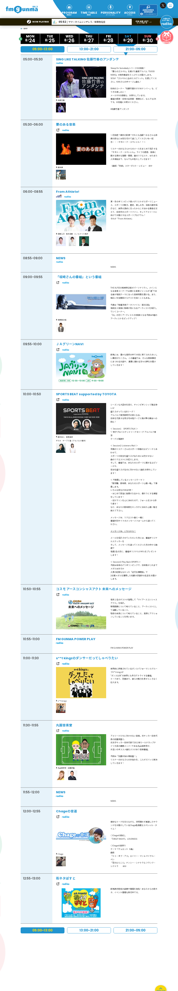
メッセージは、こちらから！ (123, 531)
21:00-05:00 (135, 49)
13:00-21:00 (89, 49)
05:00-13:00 (42, 49)
